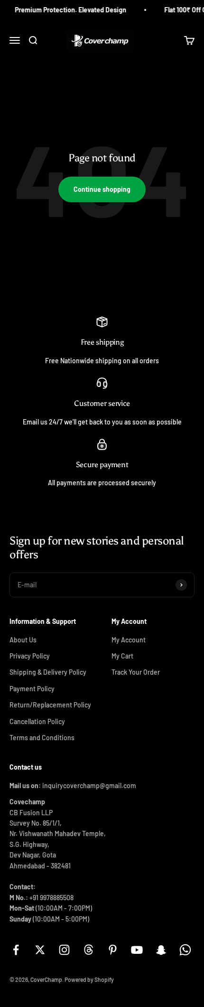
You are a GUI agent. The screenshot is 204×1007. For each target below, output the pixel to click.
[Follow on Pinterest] (112, 949)
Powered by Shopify (89, 979)
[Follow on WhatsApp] (185, 949)
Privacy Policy (29, 656)
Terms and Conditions (41, 738)
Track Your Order (135, 672)
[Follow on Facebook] (15, 949)
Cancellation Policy (37, 721)
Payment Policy (32, 689)
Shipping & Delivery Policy (47, 672)
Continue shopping (102, 189)
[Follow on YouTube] (136, 949)
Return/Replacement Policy (50, 705)
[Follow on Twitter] (40, 949)
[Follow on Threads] (88, 949)
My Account (128, 640)
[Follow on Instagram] (64, 949)
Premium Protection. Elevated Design (67, 10)
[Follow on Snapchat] (161, 949)
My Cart (122, 656)
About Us (23, 640)
